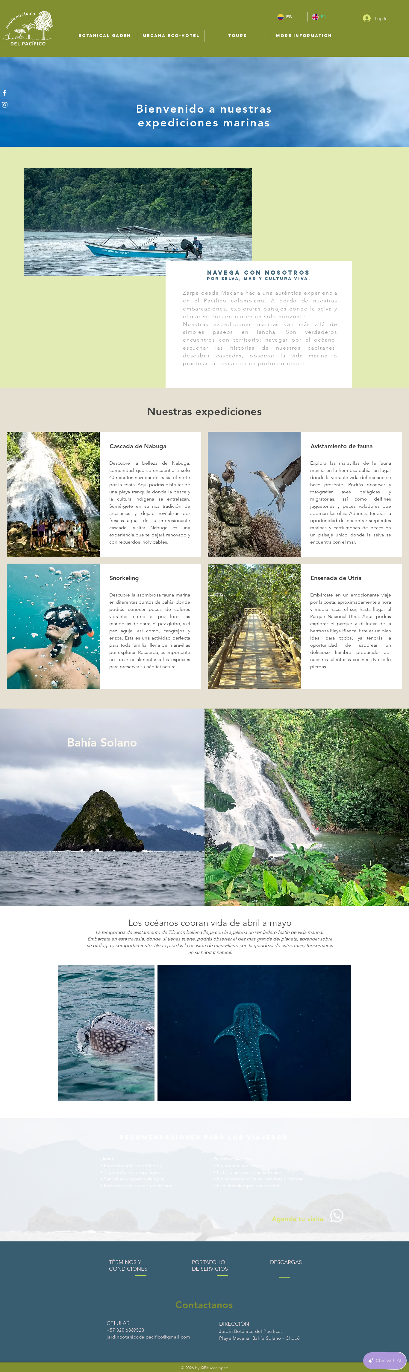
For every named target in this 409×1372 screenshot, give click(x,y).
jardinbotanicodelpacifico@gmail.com (148, 1337)
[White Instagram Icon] (4, 104)
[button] (104, 36)
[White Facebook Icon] (4, 93)
